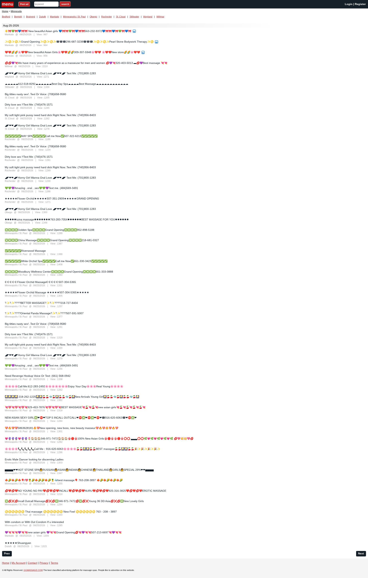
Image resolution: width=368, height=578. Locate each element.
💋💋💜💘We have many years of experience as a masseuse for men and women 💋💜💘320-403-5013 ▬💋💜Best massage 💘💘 (86, 62)
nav (8, 4)
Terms (54, 562)
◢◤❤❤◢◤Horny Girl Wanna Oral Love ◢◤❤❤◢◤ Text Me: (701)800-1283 (50, 73)
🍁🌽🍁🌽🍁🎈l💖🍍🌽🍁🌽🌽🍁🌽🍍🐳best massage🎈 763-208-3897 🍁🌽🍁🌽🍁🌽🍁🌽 (64, 480)
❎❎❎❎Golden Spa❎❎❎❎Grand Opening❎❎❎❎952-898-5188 (49, 229)
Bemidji (18, 16)
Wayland (147, 16)
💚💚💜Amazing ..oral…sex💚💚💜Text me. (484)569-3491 (41, 188)
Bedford (6, 16)
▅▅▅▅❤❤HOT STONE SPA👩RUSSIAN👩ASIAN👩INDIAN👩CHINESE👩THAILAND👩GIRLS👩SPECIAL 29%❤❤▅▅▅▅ (79, 469)
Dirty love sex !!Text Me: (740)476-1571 (29, 104)
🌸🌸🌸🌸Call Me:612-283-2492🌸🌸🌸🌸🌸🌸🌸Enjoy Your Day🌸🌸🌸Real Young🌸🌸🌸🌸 (64, 386)
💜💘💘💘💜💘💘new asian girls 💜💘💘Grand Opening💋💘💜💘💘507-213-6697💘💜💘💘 (63, 532)
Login (348, 4)
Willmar (160, 16)
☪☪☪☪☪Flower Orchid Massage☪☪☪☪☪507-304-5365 (40, 282)
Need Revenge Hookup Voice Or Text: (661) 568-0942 (38, 375)
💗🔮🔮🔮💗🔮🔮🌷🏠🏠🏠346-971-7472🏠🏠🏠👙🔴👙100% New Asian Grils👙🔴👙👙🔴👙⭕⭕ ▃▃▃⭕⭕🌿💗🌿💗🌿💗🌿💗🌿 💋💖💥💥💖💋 (99, 438)
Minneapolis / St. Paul (74, 16)
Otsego (93, 16)
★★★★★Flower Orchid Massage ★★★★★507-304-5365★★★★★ (47, 292)
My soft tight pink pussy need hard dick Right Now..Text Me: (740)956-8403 (50, 115)
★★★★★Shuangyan (18, 542)
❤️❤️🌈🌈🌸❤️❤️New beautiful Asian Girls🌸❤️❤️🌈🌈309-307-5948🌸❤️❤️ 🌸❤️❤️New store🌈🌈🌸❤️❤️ (72, 52)
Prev (7, 553)
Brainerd (30, 16)
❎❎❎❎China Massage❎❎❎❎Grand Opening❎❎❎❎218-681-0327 (52, 240)
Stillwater (134, 16)
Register (360, 4)
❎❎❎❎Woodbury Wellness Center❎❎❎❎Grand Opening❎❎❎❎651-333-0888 (59, 271)
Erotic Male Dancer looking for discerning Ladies (34, 459)
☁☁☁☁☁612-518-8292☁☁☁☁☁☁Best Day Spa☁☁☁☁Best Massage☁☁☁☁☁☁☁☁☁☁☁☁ (66, 83)
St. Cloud (121, 16)
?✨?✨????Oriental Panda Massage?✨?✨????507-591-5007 (44, 313)
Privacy (43, 562)
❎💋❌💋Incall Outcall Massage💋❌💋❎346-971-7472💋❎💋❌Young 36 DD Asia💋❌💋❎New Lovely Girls (74, 501)
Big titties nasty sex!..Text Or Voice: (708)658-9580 (35, 94)
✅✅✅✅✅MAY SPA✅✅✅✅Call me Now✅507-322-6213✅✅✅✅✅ (51, 136)
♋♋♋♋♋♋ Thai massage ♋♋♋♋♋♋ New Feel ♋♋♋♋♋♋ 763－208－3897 (61, 511)
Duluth (42, 16)
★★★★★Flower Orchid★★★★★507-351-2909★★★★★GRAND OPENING (52, 198)
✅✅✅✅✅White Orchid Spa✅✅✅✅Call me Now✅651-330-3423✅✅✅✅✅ (56, 261)
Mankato (54, 16)
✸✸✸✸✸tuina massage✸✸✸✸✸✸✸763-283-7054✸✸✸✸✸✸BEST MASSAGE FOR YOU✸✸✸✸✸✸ (67, 219)
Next (361, 553)
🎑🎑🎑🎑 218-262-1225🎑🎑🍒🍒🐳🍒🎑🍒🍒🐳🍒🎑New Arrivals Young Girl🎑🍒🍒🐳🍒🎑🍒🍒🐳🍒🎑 (72, 396)
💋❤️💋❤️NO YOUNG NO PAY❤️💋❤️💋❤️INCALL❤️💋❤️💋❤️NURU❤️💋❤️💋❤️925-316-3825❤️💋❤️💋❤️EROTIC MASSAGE (85, 490)
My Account (18, 562)
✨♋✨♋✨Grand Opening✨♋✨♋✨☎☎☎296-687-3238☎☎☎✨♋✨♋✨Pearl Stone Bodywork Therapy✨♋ (79, 41)
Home (5, 11)
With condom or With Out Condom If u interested (34, 522)
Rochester (106, 16)
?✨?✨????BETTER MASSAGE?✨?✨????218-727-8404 (41, 302)
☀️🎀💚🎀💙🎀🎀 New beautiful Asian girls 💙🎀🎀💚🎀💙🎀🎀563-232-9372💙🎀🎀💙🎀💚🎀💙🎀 (68, 31)
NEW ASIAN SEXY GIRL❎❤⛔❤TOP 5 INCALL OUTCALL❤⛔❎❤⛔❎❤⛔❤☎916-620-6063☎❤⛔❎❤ (71, 417)
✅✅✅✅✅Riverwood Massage (25, 250)
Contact (32, 562)
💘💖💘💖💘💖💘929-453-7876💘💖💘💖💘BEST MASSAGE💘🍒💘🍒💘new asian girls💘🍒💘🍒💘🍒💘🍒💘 (75, 407)
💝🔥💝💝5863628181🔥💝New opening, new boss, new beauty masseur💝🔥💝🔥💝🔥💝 (61, 428)
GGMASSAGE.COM (33, 570)
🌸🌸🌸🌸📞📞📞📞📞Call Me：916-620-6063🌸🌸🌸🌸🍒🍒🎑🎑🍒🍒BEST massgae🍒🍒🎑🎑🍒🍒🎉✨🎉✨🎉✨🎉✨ (82, 448)
